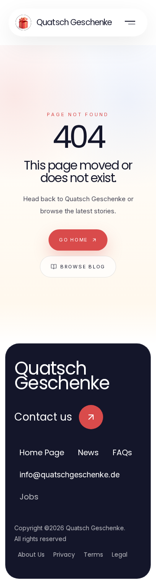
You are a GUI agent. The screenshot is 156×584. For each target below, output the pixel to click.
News (88, 452)
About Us (31, 554)
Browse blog (82, 267)
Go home (73, 240)
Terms (93, 554)
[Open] (130, 22)
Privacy (64, 554)
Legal (119, 554)
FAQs (122, 452)
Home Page (42, 452)
